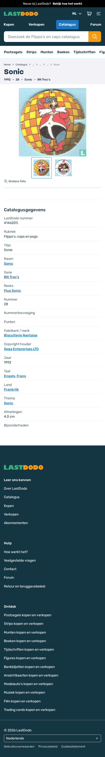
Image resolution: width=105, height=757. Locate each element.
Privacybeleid (47, 746)
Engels (9, 376)
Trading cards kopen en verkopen (29, 710)
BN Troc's (43, 79)
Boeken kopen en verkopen (25, 641)
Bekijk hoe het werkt (67, 3)
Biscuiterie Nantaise (20, 335)
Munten (47, 52)
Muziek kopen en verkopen (24, 692)
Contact (10, 569)
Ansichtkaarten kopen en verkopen (31, 675)
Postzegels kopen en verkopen (27, 615)
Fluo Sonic (12, 291)
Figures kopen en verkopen (25, 658)
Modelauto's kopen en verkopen (28, 684)
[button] (89, 13)
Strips (31, 52)
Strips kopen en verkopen (23, 624)
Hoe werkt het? (16, 552)
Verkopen (36, 24)
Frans (21, 376)
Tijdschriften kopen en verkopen (29, 649)
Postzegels (13, 52)
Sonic (28, 79)
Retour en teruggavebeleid (24, 586)
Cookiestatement (73, 746)
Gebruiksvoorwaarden (19, 746)
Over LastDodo (15, 488)
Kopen (9, 24)
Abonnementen (16, 523)
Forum (95, 24)
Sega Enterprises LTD (21, 349)
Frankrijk (11, 389)
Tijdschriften (84, 52)
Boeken (63, 52)
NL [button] (74, 13)
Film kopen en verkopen (22, 701)
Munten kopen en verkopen (25, 632)
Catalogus (67, 24)
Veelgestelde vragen (20, 560)
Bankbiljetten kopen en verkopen (29, 667)
